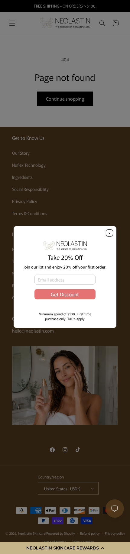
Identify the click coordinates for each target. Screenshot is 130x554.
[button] (65, 548)
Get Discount (65, 294)
